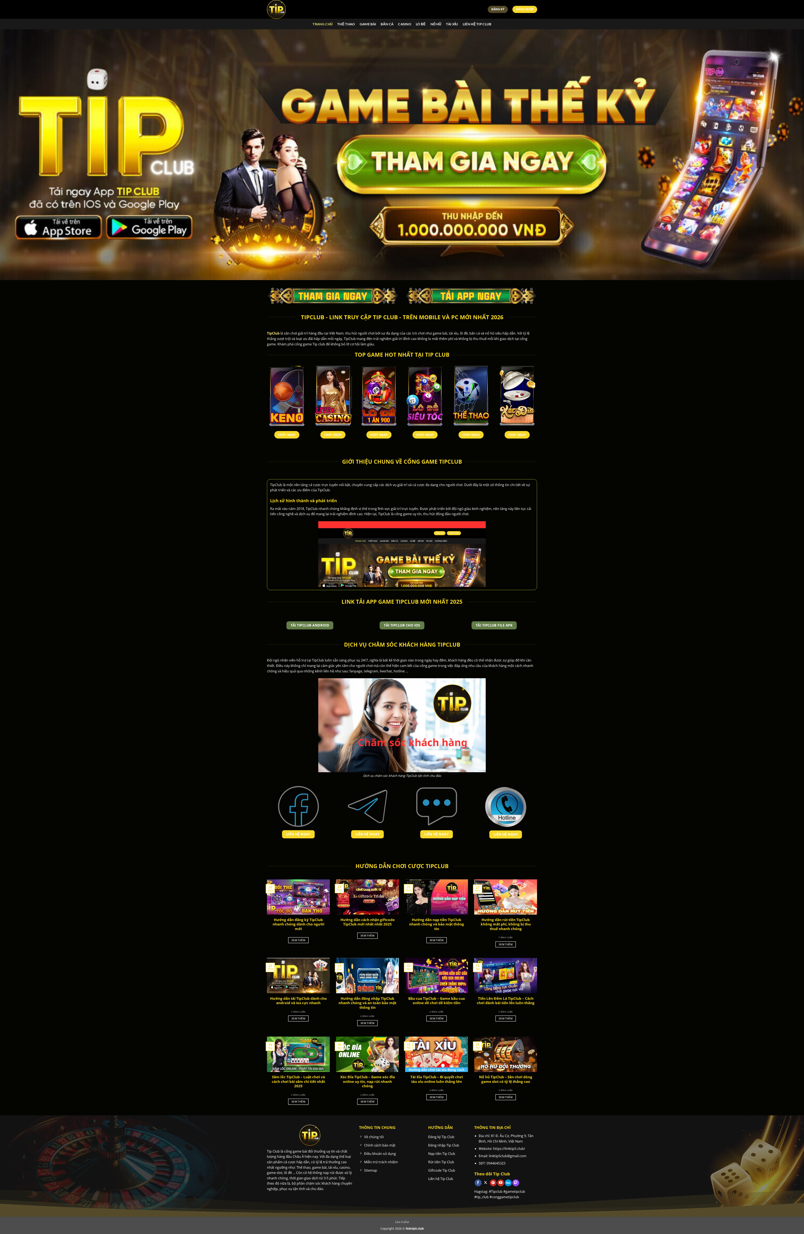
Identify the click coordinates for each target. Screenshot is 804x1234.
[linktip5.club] (288, 9)
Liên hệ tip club (477, 24)
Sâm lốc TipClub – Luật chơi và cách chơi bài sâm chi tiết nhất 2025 (298, 1081)
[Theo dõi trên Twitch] (515, 1182)
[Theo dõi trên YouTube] (500, 1182)
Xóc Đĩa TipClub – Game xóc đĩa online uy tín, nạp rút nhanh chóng (367, 1081)
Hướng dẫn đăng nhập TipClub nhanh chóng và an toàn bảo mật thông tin (367, 1003)
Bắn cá (387, 24)
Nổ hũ (436, 24)
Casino (404, 24)
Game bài (368, 24)
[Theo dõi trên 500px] (508, 1182)
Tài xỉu (452, 24)
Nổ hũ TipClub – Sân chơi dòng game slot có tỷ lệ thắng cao (505, 1079)
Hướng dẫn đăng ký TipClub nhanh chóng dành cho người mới (298, 924)
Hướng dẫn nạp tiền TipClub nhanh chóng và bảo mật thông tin (436, 924)
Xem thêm (298, 940)
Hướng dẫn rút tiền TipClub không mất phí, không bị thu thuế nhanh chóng (506, 924)
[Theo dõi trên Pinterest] (493, 1182)
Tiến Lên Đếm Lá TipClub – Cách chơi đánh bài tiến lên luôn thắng (506, 1000)
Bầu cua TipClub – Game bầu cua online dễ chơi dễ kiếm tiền (436, 1000)
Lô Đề (421, 24)
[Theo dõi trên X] (485, 1182)
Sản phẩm (402, 1222)
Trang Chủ (323, 24)
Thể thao (346, 24)
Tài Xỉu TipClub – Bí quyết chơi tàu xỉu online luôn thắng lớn (436, 1079)
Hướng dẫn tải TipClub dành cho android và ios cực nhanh (298, 1000)
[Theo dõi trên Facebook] (478, 1182)
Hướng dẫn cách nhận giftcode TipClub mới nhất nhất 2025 (367, 921)
